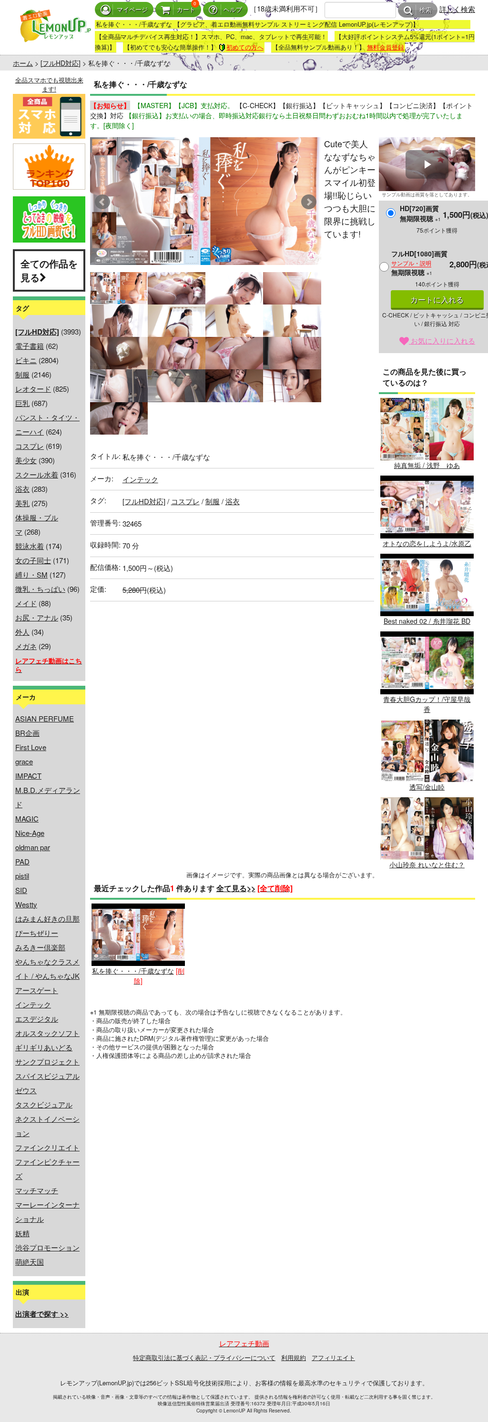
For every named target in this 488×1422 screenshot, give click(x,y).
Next (308, 202)
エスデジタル (36, 1019)
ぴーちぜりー (36, 933)
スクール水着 (36, 474)
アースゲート (36, 990)
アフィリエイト (333, 1357)
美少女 (26, 460)
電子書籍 (29, 346)
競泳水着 (29, 546)
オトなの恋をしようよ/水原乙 (427, 543)
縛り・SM (31, 574)
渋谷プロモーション (47, 1247)
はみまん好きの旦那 (47, 919)
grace (24, 761)
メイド (26, 603)
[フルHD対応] (61, 63)
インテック (33, 1004)
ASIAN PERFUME (44, 718)
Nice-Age (29, 833)
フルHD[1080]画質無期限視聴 (419, 263)
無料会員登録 (385, 46)
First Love (30, 747)
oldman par (32, 847)
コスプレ (29, 446)
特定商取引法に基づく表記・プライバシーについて (204, 1357)
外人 (22, 632)
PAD (22, 861)
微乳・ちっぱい (40, 589)
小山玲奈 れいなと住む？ (427, 864)
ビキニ (26, 360)
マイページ (132, 9)
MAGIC (27, 818)
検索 (425, 10)
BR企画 (27, 733)
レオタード (33, 389)
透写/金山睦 (427, 787)
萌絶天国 (29, 1262)
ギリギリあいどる (43, 1047)
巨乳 (22, 403)
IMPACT (28, 776)
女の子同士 (33, 560)
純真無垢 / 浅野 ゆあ (427, 465)
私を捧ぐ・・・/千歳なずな (133, 970)
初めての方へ (245, 46)
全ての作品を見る (49, 270)
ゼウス (26, 1090)
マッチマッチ (36, 1190)
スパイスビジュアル (47, 1076)
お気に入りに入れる (442, 340)
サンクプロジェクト (47, 1061)
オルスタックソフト (47, 1033)
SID (21, 890)
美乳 (22, 503)
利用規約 (293, 1357)
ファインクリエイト (47, 1147)
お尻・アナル (36, 617)
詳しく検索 (457, 9)
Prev (102, 202)
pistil (22, 876)
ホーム (23, 63)
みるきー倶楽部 (40, 947)
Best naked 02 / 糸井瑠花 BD (427, 621)
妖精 (22, 1233)
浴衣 (22, 489)
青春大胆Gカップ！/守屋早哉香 (426, 703)
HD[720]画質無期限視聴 (420, 213)
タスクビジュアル (43, 1104)
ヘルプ (233, 9)
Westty (26, 904)
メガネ (26, 646)
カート (186, 9)
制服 (22, 374)
